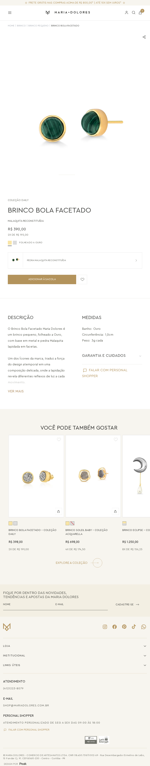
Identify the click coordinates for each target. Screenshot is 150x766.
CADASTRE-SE (125, 604)
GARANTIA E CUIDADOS (104, 356)
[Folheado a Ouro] (10, 523)
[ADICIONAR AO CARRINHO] (58, 511)
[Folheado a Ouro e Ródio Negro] (124, 523)
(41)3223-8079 (13, 688)
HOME (11, 25)
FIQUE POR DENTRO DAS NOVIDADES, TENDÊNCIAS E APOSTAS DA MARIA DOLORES (41, 595)
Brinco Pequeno (38, 25)
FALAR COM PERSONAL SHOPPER (29, 729)
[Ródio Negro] (15, 243)
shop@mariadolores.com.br (26, 705)
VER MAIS (16, 391)
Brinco (21, 25)
